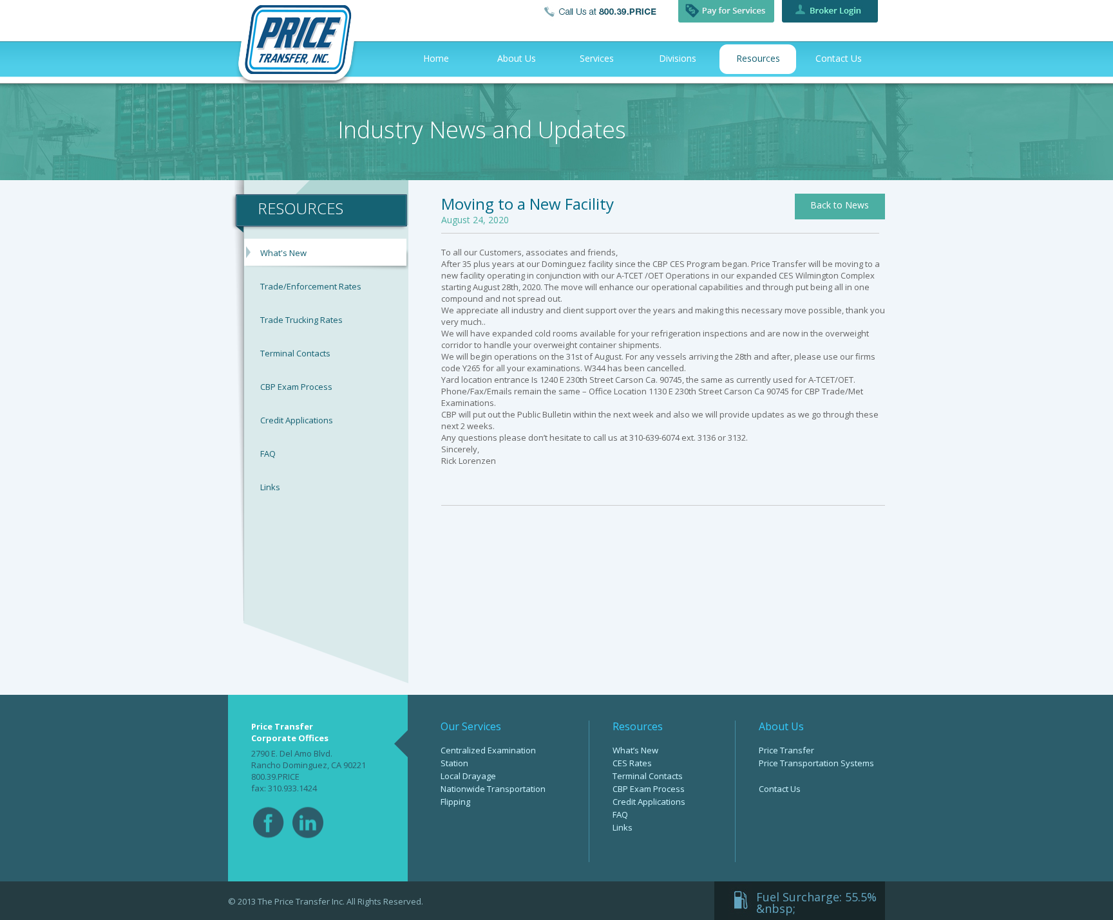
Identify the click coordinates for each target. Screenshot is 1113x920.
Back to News (839, 205)
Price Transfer (786, 750)
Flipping (455, 801)
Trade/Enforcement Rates (310, 286)
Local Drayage (468, 776)
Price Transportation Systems (816, 763)
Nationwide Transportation (493, 789)
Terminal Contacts (295, 353)
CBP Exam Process (296, 386)
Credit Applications (296, 420)
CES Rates (632, 763)
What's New (283, 253)
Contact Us (780, 789)
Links (270, 487)
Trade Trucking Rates (301, 320)
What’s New (635, 750)
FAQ (268, 453)
